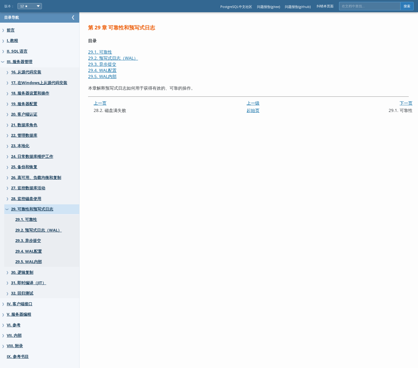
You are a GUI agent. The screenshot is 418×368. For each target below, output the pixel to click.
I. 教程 (12, 40)
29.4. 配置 (102, 70)
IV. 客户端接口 (19, 304)
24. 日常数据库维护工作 (32, 156)
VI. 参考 (14, 325)
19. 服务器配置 (24, 103)
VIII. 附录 (15, 345)
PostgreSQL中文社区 (236, 6)
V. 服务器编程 (19, 314)
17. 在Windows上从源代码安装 (39, 82)
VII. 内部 (14, 335)
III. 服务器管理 (19, 61)
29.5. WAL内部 (28, 261)
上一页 (100, 103)
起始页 (253, 110)
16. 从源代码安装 (26, 72)
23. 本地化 (20, 145)
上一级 (253, 103)
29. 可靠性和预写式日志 (32, 209)
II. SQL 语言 (17, 51)
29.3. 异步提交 (28, 240)
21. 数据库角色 (24, 125)
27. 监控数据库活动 (28, 188)
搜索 (407, 6)
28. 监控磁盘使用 (26, 198)
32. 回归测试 (22, 293)
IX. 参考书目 (18, 356)
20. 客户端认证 (24, 114)
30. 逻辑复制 (22, 272)
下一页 (406, 103)
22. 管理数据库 (24, 135)
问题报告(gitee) (268, 6)
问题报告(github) (298, 6)
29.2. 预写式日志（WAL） (38, 230)
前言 (11, 30)
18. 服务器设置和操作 (30, 93)
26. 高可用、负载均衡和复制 (36, 177)
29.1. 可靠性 (26, 219)
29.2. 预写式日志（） (113, 58)
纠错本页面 (325, 6)
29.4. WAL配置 (28, 251)
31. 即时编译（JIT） (28, 282)
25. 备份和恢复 (24, 166)
